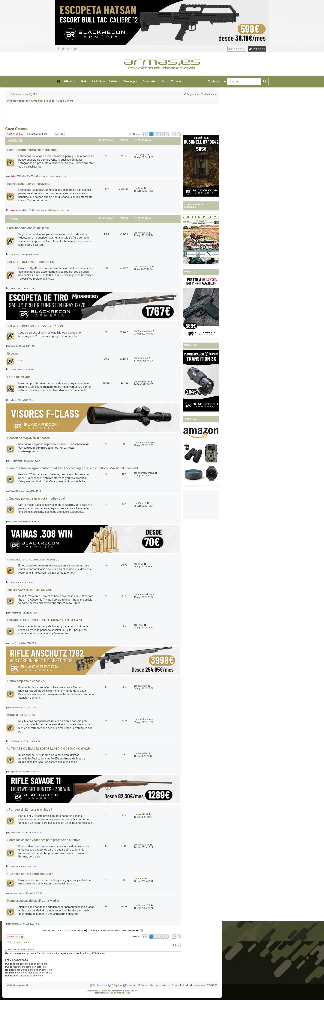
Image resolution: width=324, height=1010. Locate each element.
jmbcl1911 (14, 643)
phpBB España (123, 993)
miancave (143, 232)
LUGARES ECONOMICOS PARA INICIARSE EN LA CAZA (44, 620)
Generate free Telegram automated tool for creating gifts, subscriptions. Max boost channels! (72, 468)
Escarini (14, 867)
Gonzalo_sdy (15, 522)
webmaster (144, 381)
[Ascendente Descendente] (130, 930)
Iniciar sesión (238, 48)
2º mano (175, 81)
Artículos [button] (69, 81)
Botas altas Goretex (21, 715)
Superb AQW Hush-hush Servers (29, 590)
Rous (140, 188)
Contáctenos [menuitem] (100, 985)
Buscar (56, 134)
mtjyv (140, 564)
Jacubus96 (143, 844)
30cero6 (142, 503)
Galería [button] (113, 81)
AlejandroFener (16, 772)
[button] (58, 81)
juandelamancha (16, 833)
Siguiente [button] (179, 134)
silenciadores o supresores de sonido (33, 559)
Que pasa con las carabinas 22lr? (30, 874)
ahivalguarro (144, 719)
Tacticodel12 (144, 266)
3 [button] (159, 134)
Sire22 (141, 878)
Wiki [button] (83, 81)
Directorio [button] (149, 81)
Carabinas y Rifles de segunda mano (54, 210)
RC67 (140, 625)
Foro (164, 81)
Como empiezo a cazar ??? (26, 681)
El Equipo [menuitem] (117, 985)
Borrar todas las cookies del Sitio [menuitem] (159, 985)
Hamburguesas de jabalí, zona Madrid (33, 900)
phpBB (105, 991)
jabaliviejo (15, 255)
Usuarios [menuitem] (131, 985)
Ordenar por (94, 930)
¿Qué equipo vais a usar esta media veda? (36, 498)
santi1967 (143, 814)
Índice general (19, 985)
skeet (13, 400)
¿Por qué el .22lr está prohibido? (29, 809)
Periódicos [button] (99, 81)
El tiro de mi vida (19, 377)
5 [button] (166, 134)
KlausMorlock (145, 331)
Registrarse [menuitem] (193, 94)
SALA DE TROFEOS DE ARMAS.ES (30, 262)
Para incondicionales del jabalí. (28, 228)
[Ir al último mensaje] (149, 154)
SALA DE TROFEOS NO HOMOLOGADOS (35, 326)
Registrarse (258, 48)
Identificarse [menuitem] (210, 94)
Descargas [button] (130, 81)
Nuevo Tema (13, 936)
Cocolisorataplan (16, 893)
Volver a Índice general (19, 942)
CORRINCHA (16, 741)
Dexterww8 (14, 707)
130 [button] (174, 134)
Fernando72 (144, 905)
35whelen (143, 358)
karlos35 (15, 288)
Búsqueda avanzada (61, 134)
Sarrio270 (143, 753)
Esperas (12, 353)
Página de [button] (145, 134)
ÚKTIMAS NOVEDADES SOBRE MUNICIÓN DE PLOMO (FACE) (49, 748)
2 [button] (155, 134)
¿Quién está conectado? (19, 949)
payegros (142, 154)
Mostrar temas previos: (55, 930)
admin (14, 210)
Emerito (14, 346)
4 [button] (163, 134)
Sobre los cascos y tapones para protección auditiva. (44, 840)
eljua (13, 582)
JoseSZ (14, 370)
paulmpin (142, 686)
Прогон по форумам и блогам (28, 438)
